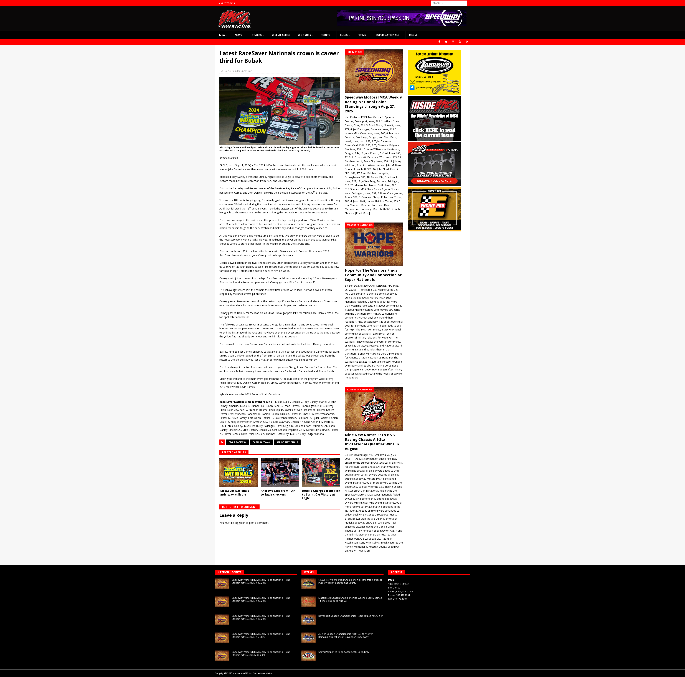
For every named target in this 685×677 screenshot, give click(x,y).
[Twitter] (446, 42)
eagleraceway (261, 442)
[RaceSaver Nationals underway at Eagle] (238, 472)
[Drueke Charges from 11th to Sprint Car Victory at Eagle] (321, 472)
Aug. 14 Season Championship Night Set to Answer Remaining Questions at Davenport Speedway (345, 635)
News (238, 35)
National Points (229, 572)
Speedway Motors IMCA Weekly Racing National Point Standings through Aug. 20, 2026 (261, 599)
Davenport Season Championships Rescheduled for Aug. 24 (350, 615)
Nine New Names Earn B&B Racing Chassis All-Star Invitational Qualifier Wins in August (372, 441)
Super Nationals (387, 35)
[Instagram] (453, 42)
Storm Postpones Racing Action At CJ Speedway (343, 651)
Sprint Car (246, 70)
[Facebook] (439, 42)
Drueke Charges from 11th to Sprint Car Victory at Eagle (321, 494)
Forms (361, 35)
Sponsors (304, 35)
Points (325, 35)
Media (413, 35)
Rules (344, 35)
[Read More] (362, 213)
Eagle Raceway (237, 442)
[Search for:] (449, 2)
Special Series (281, 35)
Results (236, 70)
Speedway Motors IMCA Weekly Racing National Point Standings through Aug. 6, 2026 (261, 635)
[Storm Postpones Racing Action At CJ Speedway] (308, 655)
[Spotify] (467, 42)
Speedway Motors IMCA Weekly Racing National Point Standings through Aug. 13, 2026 (261, 617)
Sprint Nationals (287, 442)
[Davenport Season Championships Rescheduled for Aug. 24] (308, 619)
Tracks (257, 35)
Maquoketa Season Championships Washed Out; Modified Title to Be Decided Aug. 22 (350, 599)
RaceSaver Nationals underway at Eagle (234, 492)
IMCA (222, 35)
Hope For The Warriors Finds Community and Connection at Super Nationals (373, 275)
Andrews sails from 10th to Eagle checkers (278, 492)
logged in (240, 522)
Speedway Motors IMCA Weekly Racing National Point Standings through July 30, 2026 (261, 653)
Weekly (309, 572)
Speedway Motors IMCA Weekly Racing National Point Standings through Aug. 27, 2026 (373, 104)
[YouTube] (460, 42)
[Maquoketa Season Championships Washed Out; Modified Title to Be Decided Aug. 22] (308, 601)
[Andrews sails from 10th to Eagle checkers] (280, 472)
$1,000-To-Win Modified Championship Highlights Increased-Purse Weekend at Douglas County (350, 581)
